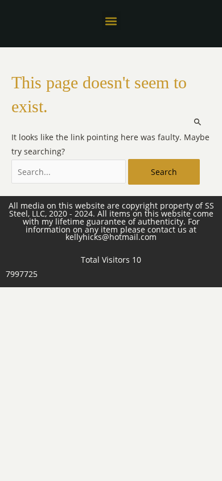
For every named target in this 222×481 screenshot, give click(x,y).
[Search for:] (69, 171)
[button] (111, 20)
